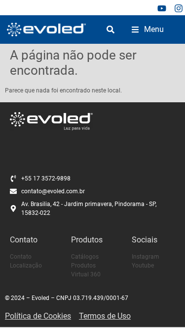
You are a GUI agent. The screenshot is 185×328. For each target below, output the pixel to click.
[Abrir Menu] (135, 29)
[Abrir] (110, 29)
